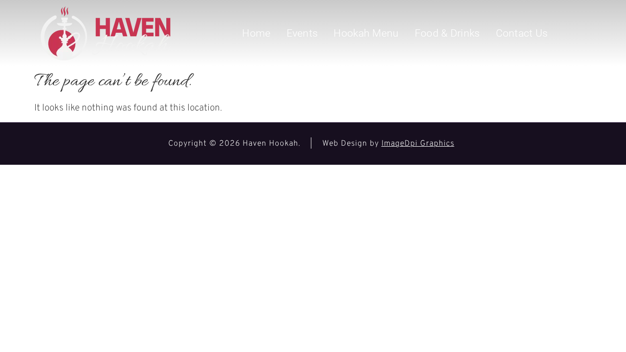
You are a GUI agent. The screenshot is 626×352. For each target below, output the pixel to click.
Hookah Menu (366, 33)
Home (256, 33)
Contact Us (522, 33)
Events (302, 33)
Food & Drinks (447, 33)
